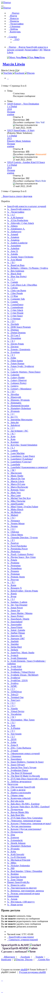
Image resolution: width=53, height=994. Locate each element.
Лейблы (13, 29)
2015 (9, 138)
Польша (11, 111)
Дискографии (16, 23)
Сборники (14, 26)
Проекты (14, 21)
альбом (10, 114)
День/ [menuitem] (21, 57)
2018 (9, 109)
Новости (14, 18)
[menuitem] (16, 39)
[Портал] (6, 2)
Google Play (43, 959)
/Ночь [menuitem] (39, 57)
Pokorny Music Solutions (19, 141)
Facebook (25, 957)
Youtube (38, 957)
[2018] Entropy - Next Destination (23, 104)
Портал (15, 13)
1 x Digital (12, 106)
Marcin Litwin (14, 64)
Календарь (15, 31)
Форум (13, 15)
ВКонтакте (9, 957)
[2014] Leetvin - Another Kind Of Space (26, 162)
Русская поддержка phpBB (32, 972)
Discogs (28, 959)
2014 (9, 167)
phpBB (24, 969)
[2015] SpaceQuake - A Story (21, 130)
